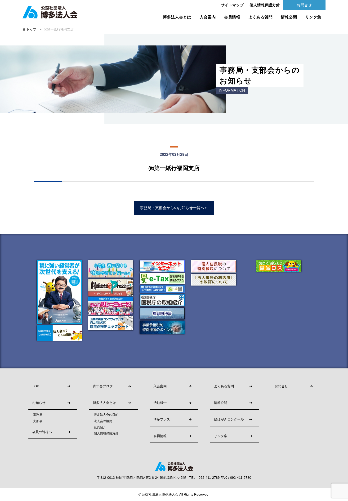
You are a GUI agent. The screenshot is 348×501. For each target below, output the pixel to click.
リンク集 (313, 17)
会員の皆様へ (42, 432)
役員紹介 (100, 427)
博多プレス (161, 419)
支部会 (37, 421)
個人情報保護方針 (265, 5)
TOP (35, 386)
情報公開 (289, 17)
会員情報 (232, 17)
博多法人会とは (177, 17)
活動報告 (160, 403)
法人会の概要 (103, 421)
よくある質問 (260, 17)
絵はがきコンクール (229, 419)
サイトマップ (232, 5)
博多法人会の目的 (106, 415)
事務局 (37, 415)
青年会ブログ (103, 386)
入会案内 (208, 17)
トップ (31, 29)
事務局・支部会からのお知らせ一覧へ (173, 208)
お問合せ (304, 5)
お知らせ (38, 403)
